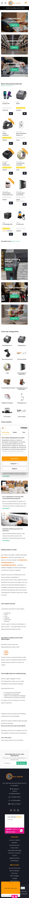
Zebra (6, 651)
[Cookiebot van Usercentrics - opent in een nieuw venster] (20, 428)
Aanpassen (14, 463)
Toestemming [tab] (5, 432)
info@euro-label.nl (15, 804)
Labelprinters (19, 335)
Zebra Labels (19, 406)
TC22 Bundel (20, 224)
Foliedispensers (20, 393)
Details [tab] (15, 432)
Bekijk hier (14, 25)
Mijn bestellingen (14, 870)
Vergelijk (14, 878)
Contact (14, 855)
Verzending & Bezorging (14, 850)
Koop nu (14, 47)
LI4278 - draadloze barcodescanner (7, 135)
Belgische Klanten (14, 858)
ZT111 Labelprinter (7, 224)
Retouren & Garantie (14, 853)
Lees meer (5, 476)
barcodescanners (6, 562)
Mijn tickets (14, 873)
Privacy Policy (14, 848)
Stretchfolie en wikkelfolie (20, 363)
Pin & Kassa (4, 406)
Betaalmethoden (14, 845)
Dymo (6, 654)
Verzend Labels (20, 349)
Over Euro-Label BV (14, 840)
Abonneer (22, 763)
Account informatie (14, 868)
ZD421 (18, 103)
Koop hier (14, 318)
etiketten (4, 557)
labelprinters (23, 560)
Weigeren (14, 468)
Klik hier (8, 269)
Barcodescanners (6, 349)
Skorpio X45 (5, 103)
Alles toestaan (14, 458)
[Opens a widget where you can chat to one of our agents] (11, 889)
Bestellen (14, 842)
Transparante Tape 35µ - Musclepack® (20, 164)
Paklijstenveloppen (6, 393)
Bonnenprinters (5, 335)
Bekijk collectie (6, 85)
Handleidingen (14, 860)
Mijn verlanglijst (14, 876)
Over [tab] (24, 432)
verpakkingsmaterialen (8, 565)
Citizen (6, 653)
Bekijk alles (16, 241)
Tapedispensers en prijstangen (21, 378)
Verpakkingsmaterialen (7, 378)
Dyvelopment (23, 894)
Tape (2, 363)
